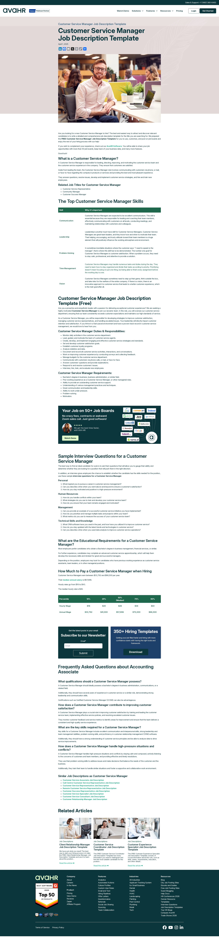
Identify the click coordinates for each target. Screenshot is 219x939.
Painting (132, 899)
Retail (131, 907)
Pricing (179, 11)
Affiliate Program (74, 904)
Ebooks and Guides (169, 885)
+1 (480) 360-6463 (207, 2)
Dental (132, 888)
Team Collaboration (106, 910)
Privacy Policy (58, 927)
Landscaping (134, 896)
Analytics (102, 880)
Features (150, 11)
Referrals (102, 902)
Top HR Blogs (166, 910)
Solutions (136, 11)
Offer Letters (103, 896)
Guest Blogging (167, 891)
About (69, 880)
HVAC (131, 893)
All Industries (134, 880)
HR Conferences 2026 (170, 896)
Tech (131, 910)
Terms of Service (42, 927)
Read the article (66, 863)
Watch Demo (123, 11)
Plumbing (133, 904)
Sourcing (102, 907)
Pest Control (134, 902)
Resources (165, 11)
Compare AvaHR (168, 913)
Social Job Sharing (105, 904)
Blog (163, 880)
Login (193, 11)
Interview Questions (169, 904)
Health (132, 891)
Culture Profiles (104, 885)
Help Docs (165, 893)
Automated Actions (106, 882)
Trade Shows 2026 (169, 915)
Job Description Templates (172, 907)
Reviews (70, 899)
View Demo (71, 896)
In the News (72, 885)
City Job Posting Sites (170, 882)
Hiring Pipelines (104, 893)
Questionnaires (104, 899)
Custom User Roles (106, 888)
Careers (70, 882)
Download (135, 652)
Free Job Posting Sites (170, 888)
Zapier (69, 901)
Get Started (207, 11)
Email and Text (104, 891)
